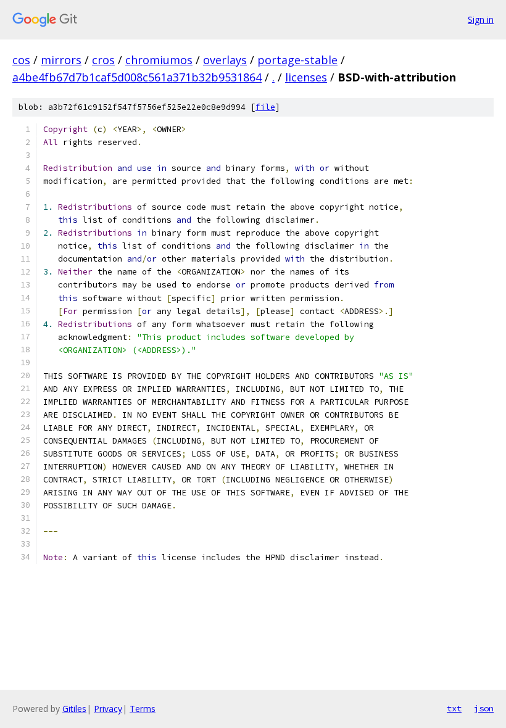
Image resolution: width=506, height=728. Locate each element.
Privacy (108, 708)
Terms (143, 708)
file (265, 107)
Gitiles (74, 708)
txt (454, 708)
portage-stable (297, 59)
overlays (225, 59)
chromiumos (159, 59)
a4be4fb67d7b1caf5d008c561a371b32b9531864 (137, 77)
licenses (306, 77)
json (484, 708)
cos (21, 59)
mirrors (61, 59)
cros (103, 59)
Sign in (481, 19)
